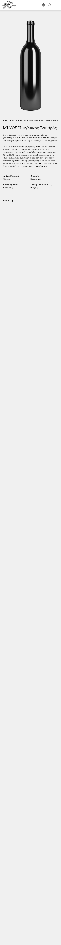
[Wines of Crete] (8, 5)
